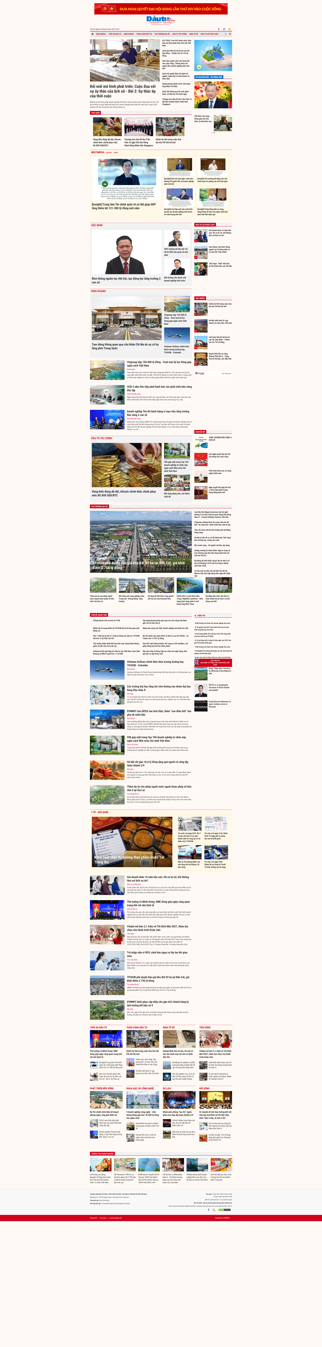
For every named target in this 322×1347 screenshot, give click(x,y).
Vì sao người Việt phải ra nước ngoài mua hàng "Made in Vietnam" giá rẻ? (220, 1076)
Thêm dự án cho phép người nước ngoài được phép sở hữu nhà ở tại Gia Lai (102, 599)
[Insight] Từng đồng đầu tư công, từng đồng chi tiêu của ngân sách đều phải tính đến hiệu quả (212, 212)
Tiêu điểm (95, 113)
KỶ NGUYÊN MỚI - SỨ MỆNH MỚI (209, 77)
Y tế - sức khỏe (99, 812)
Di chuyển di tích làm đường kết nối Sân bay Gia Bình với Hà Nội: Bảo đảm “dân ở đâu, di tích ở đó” (215, 1115)
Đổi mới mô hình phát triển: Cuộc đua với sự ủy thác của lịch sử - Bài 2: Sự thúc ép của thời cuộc (110, 1076)
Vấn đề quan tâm (99, 615)
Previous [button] (93, 61)
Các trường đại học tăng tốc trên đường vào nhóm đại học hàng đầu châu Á (220, 1125)
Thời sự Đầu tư (115, 34)
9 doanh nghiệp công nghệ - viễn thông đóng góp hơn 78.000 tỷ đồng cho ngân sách (142, 1115)
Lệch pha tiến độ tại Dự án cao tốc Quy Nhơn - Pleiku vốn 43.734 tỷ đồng (176, 53)
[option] (125, 71)
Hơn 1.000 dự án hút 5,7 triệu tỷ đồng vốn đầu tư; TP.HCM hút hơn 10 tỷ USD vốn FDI (116, 637)
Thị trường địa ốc (162, 34)
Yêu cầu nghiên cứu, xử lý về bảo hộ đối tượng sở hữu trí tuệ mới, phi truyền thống (183, 1076)
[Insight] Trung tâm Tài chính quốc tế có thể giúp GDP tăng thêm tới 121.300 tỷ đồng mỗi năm (124, 206)
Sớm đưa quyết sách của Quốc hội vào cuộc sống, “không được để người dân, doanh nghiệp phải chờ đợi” (176, 65)
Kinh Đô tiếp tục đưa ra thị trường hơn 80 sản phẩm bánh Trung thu (221, 1177)
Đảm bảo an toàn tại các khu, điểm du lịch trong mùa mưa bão (183, 1134)
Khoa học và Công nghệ (140, 1088)
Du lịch (167, 1088)
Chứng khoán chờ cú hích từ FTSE (106, 620)
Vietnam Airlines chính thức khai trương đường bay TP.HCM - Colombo (176, 349)
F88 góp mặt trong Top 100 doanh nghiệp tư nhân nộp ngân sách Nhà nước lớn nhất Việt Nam (176, 466)
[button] (212, 132)
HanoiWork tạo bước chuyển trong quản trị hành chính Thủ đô (147, 1125)
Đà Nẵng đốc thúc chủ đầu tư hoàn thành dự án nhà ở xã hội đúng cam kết (218, 599)
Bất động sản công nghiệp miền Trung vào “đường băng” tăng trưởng (131, 599)
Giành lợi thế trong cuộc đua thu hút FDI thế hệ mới (220, 305)
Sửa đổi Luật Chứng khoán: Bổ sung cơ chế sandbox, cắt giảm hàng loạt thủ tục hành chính (165, 644)
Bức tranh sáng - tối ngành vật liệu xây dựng (212, 545)
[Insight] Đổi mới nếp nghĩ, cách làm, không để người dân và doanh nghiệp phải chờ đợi (179, 181)
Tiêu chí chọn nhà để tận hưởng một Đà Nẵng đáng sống (212, 531)
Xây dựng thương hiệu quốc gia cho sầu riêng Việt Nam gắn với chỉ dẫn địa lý (165, 621)
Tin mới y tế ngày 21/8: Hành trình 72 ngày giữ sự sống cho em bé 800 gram (216, 836)
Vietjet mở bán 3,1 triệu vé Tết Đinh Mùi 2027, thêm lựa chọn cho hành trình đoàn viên (215, 1054)
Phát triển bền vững (134, 394)
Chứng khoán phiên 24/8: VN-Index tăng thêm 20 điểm (176, 85)
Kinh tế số (193, 34)
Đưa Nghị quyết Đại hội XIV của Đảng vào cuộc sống (219, 455)
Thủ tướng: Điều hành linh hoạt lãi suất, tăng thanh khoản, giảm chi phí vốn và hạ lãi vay (116, 644)
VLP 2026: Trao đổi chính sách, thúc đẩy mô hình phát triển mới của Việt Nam (176, 43)
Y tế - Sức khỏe (132, 960)
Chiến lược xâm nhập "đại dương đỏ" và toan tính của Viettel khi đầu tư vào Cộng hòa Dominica (146, 1062)
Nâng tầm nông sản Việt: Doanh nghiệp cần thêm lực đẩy (165, 628)
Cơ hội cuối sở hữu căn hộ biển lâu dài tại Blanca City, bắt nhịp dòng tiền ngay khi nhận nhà (212, 573)
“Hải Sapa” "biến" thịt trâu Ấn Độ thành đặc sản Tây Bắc (220, 264)
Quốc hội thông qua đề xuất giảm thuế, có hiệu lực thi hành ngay (175, 92)
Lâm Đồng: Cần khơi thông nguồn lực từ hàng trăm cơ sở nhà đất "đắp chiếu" (219, 249)
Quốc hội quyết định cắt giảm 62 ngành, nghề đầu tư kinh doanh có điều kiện (176, 76)
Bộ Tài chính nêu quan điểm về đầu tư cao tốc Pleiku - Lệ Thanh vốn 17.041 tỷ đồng (165, 637)
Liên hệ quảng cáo (115, 1218)
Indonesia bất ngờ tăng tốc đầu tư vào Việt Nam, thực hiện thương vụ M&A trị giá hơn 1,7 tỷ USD (116, 652)
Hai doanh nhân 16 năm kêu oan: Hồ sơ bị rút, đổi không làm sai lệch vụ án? (220, 232)
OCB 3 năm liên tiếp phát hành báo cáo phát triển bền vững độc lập (110, 1122)
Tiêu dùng (130, 934)
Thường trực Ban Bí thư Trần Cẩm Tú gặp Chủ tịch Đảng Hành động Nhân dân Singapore (138, 142)
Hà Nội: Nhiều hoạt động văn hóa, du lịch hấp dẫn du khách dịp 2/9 (183, 1122)
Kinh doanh (129, 34)
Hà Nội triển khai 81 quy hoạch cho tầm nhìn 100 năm (220, 321)
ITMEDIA (227, 1218)
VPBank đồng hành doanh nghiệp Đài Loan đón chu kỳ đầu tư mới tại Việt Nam (197, 1177)
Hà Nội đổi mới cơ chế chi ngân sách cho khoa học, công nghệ (146, 1137)
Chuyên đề (200, 432)
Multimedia (101, 34)
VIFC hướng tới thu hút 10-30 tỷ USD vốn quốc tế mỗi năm (176, 252)
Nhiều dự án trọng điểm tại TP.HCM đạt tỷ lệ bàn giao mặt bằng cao (116, 629)
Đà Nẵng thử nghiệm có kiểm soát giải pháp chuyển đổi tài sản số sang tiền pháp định (183, 1065)
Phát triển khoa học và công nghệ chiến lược (220, 472)
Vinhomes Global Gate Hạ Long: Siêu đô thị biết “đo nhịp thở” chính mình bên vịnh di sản (212, 523)
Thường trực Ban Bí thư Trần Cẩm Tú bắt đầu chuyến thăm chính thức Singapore (177, 101)
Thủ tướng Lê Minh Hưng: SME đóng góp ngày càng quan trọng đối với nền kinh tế (122, 89)
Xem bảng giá (226, 373)
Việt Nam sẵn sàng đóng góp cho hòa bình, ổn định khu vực (203, 119)
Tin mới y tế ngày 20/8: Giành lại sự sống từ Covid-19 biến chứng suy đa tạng (215, 864)
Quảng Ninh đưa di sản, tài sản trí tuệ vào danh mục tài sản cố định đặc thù (178, 1054)
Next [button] (156, 61)
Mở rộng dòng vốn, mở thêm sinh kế (177, 495)
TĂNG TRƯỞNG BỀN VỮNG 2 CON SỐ (220, 438)
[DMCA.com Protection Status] (224, 1210)
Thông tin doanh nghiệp (102, 1154)
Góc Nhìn (97, 225)
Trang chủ (93, 1218)
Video (116, 153)
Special (109, 153)
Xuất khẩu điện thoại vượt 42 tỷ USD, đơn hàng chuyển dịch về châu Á (220, 1065)
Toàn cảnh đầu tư (144, 34)
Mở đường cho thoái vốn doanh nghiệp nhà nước (175, 279)
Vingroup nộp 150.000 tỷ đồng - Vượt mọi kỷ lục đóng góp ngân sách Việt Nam (175, 319)
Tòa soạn (103, 1218)
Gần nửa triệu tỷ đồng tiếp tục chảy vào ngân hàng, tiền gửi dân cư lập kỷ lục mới (165, 652)
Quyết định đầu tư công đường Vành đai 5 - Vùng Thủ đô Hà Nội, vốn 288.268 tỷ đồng (220, 356)
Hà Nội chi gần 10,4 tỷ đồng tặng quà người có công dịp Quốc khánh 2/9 (220, 1137)
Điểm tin (201, 615)
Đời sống (130, 694)
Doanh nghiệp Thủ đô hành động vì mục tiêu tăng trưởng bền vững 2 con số (110, 1134)
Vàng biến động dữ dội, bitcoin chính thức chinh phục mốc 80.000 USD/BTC (107, 142)
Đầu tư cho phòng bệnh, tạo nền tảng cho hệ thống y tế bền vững (189, 864)
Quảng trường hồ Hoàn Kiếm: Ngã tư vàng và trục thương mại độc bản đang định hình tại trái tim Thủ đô (212, 553)
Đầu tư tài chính (180, 34)
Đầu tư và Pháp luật (209, 34)
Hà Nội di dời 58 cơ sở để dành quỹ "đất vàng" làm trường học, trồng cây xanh (212, 538)
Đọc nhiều (200, 298)
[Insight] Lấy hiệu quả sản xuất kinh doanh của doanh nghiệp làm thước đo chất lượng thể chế (178, 212)
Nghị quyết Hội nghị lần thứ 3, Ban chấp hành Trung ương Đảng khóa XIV (220, 489)
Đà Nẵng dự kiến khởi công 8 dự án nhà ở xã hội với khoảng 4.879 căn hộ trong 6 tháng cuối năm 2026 (212, 563)
